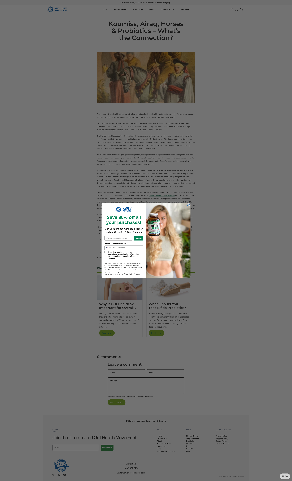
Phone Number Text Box (115, 244)
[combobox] (108, 248)
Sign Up (138, 238)
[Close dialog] (188, 205)
